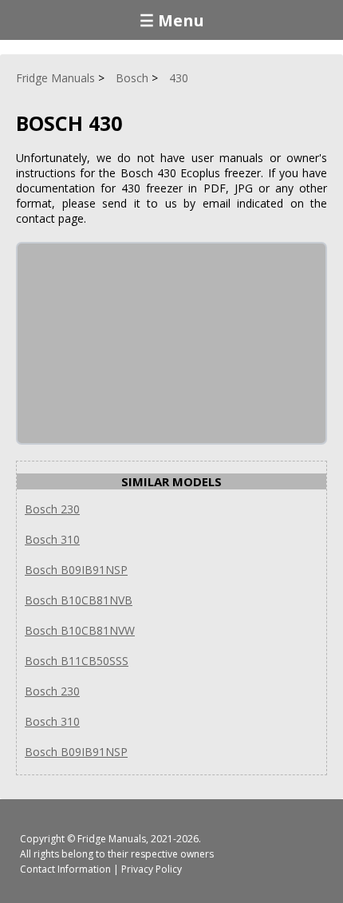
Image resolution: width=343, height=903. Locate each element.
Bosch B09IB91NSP (76, 569)
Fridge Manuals (111, 839)
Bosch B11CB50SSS (76, 660)
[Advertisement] (137, 343)
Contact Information (65, 869)
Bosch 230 (52, 509)
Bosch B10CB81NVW (80, 630)
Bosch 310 (52, 539)
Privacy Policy (151, 869)
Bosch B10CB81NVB (78, 600)
